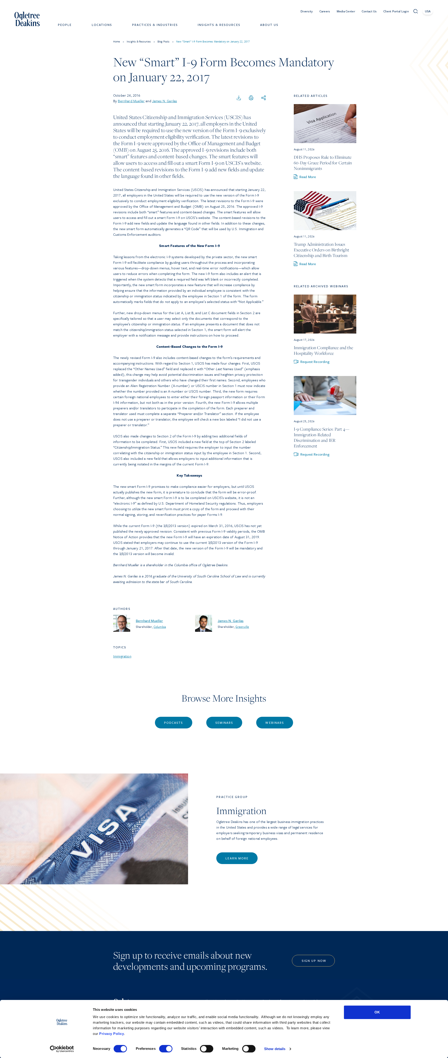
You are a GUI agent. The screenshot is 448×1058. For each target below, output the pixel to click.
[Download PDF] (239, 98)
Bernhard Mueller (131, 100)
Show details (274, 1049)
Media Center (346, 11)
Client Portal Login (396, 11)
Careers (324, 11)
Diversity (307, 11)
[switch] (165, 1048)
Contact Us (369, 11)
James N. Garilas (164, 100)
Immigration (122, 656)
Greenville (242, 626)
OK (377, 1012)
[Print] (251, 98)
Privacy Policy (111, 1034)
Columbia (160, 626)
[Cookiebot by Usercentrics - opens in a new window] (62, 1048)
